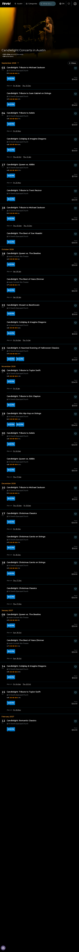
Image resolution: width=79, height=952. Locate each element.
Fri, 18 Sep (16, 86)
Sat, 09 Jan (17, 271)
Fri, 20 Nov (17, 131)
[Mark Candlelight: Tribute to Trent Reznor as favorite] (75, 191)
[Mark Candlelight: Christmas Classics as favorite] (75, 514)
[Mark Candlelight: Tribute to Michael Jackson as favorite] (75, 68)
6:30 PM (11, 79)
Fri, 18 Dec (17, 529)
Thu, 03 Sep (17, 226)
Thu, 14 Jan (27, 157)
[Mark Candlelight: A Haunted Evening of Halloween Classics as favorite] (75, 348)
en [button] (63, 4)
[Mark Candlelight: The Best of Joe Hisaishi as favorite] (75, 234)
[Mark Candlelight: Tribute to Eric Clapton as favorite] (75, 397)
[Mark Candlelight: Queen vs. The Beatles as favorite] (75, 254)
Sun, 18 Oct (17, 633)
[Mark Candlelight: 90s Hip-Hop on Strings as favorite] (75, 414)
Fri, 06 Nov (17, 710)
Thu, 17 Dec (17, 580)
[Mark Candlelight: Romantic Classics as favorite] (75, 721)
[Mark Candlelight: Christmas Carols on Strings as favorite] (75, 537)
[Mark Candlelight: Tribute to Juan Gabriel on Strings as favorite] (75, 94)
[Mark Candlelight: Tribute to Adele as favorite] (75, 113)
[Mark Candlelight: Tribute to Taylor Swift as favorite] (75, 371)
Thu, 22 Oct (17, 157)
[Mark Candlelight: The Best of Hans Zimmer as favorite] (75, 280)
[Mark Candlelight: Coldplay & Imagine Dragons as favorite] (75, 139)
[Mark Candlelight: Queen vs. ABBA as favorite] (75, 165)
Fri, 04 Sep (17, 340)
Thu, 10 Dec (26, 86)
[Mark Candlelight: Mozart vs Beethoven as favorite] (75, 305)
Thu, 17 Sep (17, 477)
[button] (72, 63)
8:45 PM (11, 104)
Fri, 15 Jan (16, 389)
